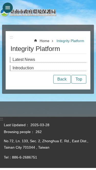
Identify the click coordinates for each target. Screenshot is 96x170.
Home (44, 41)
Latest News (24, 59)
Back (62, 79)
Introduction (23, 68)
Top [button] (79, 79)
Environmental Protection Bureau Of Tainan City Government (28, 12)
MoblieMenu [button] (8, 8)
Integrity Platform (70, 41)
